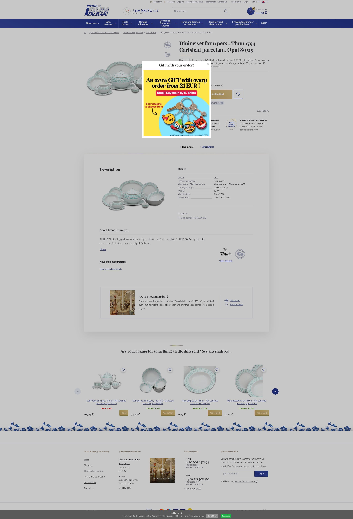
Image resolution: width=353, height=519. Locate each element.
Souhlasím (226, 516)
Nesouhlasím (212, 516)
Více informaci (199, 516)
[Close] (207, 63)
